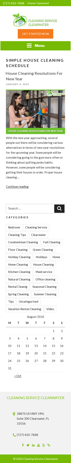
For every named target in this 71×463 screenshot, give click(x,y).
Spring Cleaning (18, 294)
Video (50, 309)
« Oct (17, 376)
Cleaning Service (36, 227)
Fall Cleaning (51, 242)
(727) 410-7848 (13, 3)
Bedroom (14, 227)
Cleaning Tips (17, 235)
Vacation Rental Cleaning (24, 309)
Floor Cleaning (18, 249)
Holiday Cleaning (19, 257)
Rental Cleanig (17, 286)
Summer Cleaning (45, 294)
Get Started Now (35, 33)
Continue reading (17, 186)
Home (56, 257)
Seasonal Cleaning (45, 286)
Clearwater (38, 235)
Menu (40, 46)
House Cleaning (43, 264)
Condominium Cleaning (23, 242)
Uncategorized (28, 301)
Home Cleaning (18, 264)
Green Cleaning (43, 249)
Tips (11, 301)
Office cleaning (45, 279)
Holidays (41, 257)
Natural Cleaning (19, 279)
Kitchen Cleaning (19, 272)
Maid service (44, 272)
